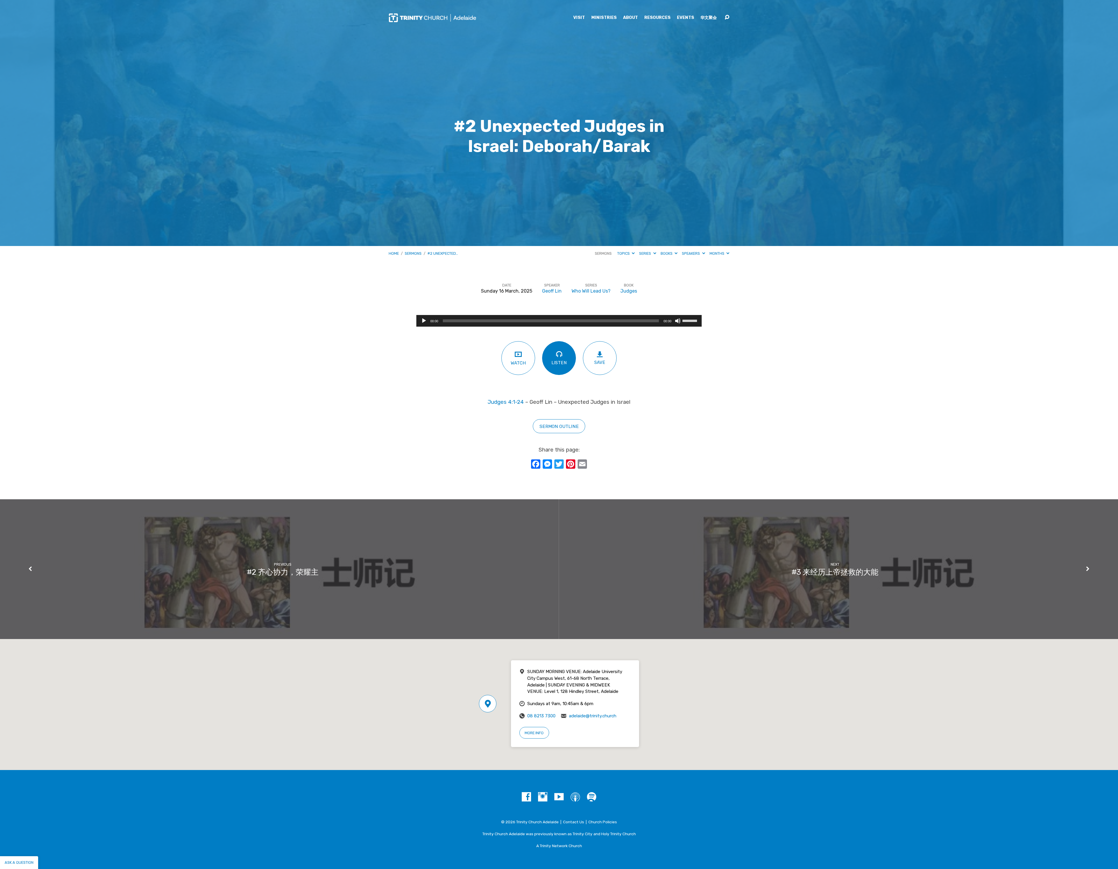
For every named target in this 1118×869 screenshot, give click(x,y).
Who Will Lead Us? (591, 291)
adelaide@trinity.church (592, 715)
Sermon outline (559, 426)
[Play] (424, 321)
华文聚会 (708, 18)
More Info (534, 733)
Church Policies (602, 822)
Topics (624, 253)
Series (645, 253)
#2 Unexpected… (442, 253)
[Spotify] (591, 796)
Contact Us (573, 822)
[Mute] (678, 321)
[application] (559, 321)
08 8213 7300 (541, 715)
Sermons (413, 253)
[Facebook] (526, 796)
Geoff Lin (552, 291)
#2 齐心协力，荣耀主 (283, 572)
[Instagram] (542, 796)
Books (667, 253)
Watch (518, 363)
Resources (657, 18)
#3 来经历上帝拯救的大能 (835, 572)
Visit (579, 18)
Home (394, 253)
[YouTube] (559, 796)
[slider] (690, 320)
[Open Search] (727, 17)
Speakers (691, 253)
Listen (559, 362)
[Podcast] (575, 796)
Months (717, 253)
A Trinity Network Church (559, 845)
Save (599, 362)
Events (685, 18)
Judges (628, 291)
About (630, 18)
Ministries (604, 18)
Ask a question (19, 862)
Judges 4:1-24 (506, 402)
